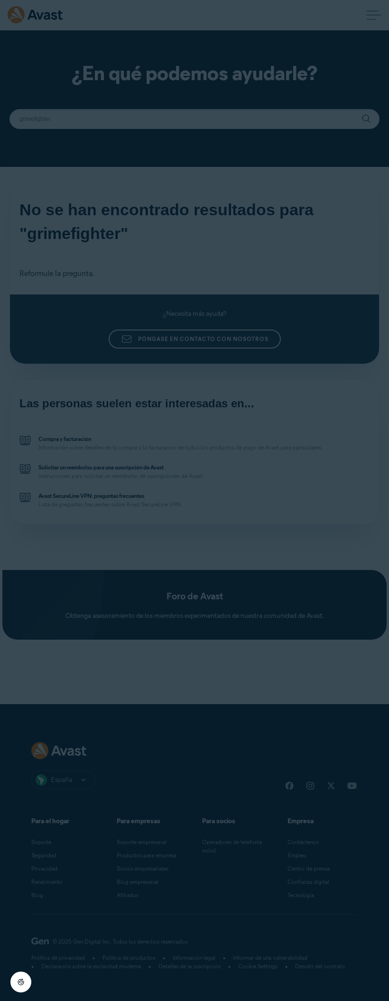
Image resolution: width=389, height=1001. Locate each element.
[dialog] (194, 500)
